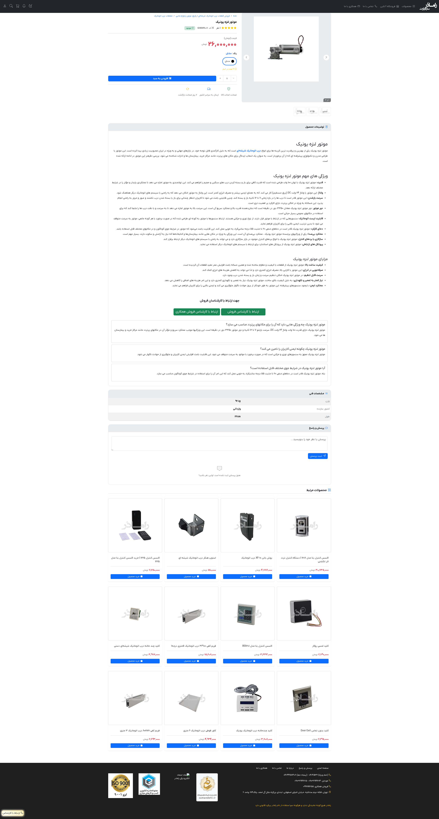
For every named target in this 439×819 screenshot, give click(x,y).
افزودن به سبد (160, 78)
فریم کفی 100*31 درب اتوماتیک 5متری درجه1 (193, 646)
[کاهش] (233, 78)
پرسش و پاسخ (305, 768)
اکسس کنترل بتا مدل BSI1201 (257, 646)
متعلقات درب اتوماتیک (163, 16)
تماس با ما (368, 6)
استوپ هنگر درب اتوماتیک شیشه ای (197, 558)
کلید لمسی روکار (320, 646)
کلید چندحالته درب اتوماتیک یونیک (254, 730)
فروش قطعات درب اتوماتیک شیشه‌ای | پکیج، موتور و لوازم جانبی (203, 16)
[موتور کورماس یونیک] (300, 111)
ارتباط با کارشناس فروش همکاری (197, 312)
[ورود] (5, 6)
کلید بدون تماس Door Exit (315, 730)
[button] (30, 6)
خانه (235, 16)
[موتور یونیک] (286, 49)
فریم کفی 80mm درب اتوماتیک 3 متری (140, 730)
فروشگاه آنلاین (387, 6)
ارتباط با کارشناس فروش (243, 312)
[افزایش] (220, 78)
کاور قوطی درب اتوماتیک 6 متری (199, 730)
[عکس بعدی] (246, 57)
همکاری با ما (350, 6)
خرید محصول (302, 576)
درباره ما (290, 768)
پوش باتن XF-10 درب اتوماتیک (256, 558)
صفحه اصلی (323, 768)
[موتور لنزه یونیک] (312, 111)
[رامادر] (428, 6)
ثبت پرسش (316, 456)
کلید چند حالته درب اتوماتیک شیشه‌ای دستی (137, 646)
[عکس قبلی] (326, 57)
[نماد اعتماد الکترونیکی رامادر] (178, 776)
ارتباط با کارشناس (11, 813)
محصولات (406, 6)
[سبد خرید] (18, 6)
